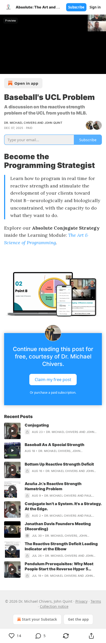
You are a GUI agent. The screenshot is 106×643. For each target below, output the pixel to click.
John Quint (53, 123)
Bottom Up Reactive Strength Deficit (59, 464)
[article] (53, 431)
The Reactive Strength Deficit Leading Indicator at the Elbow (61, 546)
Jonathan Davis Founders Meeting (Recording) (58, 526)
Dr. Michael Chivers (20, 123)
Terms (96, 601)
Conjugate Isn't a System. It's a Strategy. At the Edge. (63, 506)
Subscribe (76, 7)
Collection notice (54, 606)
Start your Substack (39, 619)
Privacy (81, 601)
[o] (12, 431)
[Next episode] (17, 68)
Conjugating (37, 425)
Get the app (78, 619)
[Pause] (5, 68)
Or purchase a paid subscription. (53, 392)
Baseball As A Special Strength (54, 444)
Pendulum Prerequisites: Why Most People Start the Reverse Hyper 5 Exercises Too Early (59, 566)
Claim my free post (53, 379)
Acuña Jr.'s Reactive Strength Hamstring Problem (53, 486)
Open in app (26, 83)
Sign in (95, 7)
